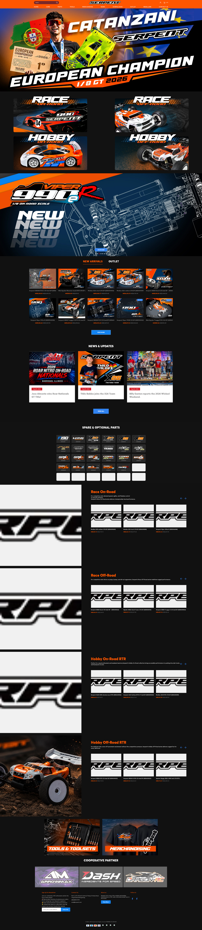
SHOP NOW (101, 250)
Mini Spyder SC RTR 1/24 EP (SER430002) (135, 778)
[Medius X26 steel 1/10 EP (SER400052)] (101, 279)
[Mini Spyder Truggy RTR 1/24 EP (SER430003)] (159, 308)
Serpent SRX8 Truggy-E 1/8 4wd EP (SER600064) (171, 610)
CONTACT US (163, 7)
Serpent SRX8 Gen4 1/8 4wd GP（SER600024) (105, 610)
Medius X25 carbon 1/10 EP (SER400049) (168, 529)
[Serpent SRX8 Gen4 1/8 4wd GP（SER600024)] (159, 279)
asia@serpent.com (76, 902)
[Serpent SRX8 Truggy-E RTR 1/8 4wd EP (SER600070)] (71, 308)
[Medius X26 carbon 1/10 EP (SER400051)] (130, 279)
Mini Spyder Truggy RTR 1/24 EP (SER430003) (105, 778)
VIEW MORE (101, 332)
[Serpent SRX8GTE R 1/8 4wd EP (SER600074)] (101, 308)
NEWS (103, 7)
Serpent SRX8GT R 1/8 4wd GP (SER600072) (136, 529)
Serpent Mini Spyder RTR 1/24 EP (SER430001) (170, 778)
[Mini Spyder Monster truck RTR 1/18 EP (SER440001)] (71, 279)
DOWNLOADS (117, 7)
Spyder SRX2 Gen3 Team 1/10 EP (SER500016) (137, 610)
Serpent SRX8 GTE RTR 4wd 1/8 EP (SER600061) (105, 695)
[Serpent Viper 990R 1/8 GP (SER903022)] (130, 308)
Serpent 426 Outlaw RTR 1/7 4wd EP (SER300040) (171, 695)
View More (106, 902)
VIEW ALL (101, 411)
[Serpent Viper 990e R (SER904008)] (42, 308)
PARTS (60, 7)
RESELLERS (147, 7)
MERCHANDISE (87, 7)
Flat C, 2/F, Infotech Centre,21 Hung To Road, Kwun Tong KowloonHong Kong (85, 896)
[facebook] (132, 899)
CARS (48, 7)
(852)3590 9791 (75, 900)
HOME (36, 7)
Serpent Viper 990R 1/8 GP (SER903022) (103, 529)
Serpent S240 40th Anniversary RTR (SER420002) (138, 695)
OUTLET (133, 7)
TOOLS (72, 7)
